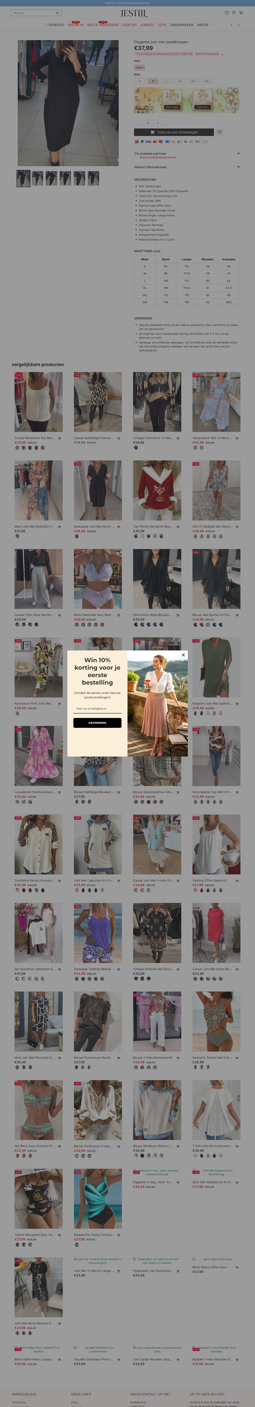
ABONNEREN (97, 722)
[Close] (183, 654)
